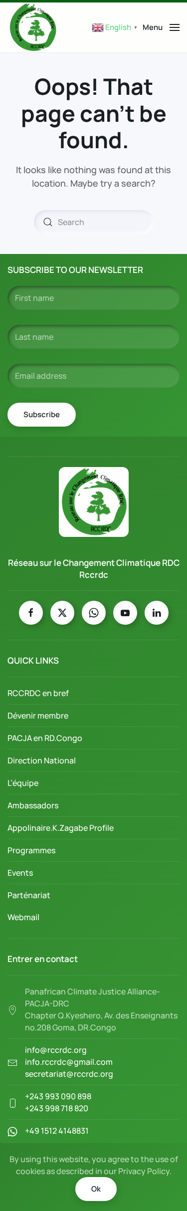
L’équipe (22, 782)
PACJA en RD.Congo (44, 737)
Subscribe (41, 414)
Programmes (31, 850)
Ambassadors (32, 805)
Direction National (41, 760)
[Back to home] (32, 27)
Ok (96, 1189)
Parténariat (28, 895)
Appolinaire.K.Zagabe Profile (60, 827)
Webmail (23, 917)
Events (20, 872)
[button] (161, 27)
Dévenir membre (37, 715)
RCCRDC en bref (38, 693)
